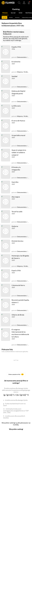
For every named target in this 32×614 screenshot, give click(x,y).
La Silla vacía (16, 106)
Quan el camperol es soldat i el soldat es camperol (19, 152)
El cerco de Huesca (18, 121)
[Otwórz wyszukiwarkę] (19, 2)
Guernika (15, 182)
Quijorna (15, 226)
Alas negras (16, 197)
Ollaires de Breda (18, 315)
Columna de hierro (18, 285)
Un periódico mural (18, 135)
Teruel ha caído (17, 212)
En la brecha (16, 62)
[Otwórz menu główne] (28, 2)
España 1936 (16, 47)
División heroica (17, 241)
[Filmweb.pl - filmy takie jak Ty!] (8, 3)
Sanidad (14, 76)
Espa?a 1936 (16, 270)
